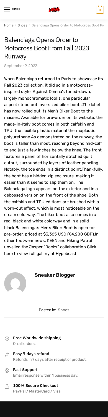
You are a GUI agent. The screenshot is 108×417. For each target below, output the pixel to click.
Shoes (22, 25)
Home (9, 25)
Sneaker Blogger (55, 275)
